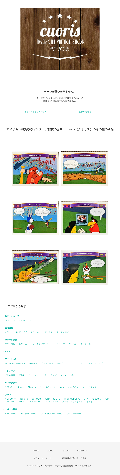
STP (86, 399)
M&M (62, 387)
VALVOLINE (36, 402)
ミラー (8, 332)
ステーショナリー (13, 316)
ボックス (49, 332)
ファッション (11, 359)
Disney (21, 387)
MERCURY (10, 399)
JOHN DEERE (52, 399)
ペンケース (10, 320)
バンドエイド (21, 332)
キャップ (61, 344)
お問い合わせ (85, 112)
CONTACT (82, 451)
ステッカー (36, 332)
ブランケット (47, 363)
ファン (63, 375)
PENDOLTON (52, 402)
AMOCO (23, 402)
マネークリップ (95, 363)
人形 (72, 375)
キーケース (86, 344)
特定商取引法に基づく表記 (74, 458)
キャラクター (11, 383)
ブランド (9, 395)
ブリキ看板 (10, 344)
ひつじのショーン (48, 387)
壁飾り (22, 375)
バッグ (60, 363)
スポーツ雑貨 (11, 409)
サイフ (82, 363)
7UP (107, 399)
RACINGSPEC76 (72, 399)
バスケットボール (29, 414)
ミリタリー (93, 387)
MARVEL (9, 387)
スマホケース (25, 320)
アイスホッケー (74, 414)
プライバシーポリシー (43, 458)
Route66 (24, 399)
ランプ (53, 375)
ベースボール (11, 414)
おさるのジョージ (76, 387)
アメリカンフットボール (52, 414)
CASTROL (10, 402)
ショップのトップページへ (34, 112)
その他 (89, 402)
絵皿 (45, 375)
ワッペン (73, 344)
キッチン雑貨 (63, 332)
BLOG (66, 451)
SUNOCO (36, 399)
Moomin (32, 387)
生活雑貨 (9, 328)
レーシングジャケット (43, 344)
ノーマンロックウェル (72, 402)
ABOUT (51, 451)
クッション (34, 375)
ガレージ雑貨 (11, 340)
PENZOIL (96, 399)
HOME (36, 451)
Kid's (7, 351)
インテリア (10, 371)
